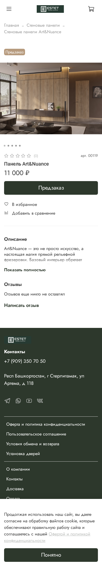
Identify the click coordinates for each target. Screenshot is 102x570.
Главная (11, 25)
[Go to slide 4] (16, 146)
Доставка (15, 489)
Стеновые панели (43, 25)
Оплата (13, 498)
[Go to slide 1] (4, 146)
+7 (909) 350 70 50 (25, 361)
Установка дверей (23, 453)
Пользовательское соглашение (36, 434)
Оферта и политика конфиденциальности (45, 424)
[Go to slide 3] (12, 146)
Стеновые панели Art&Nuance (32, 32)
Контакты (14, 479)
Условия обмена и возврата (32, 444)
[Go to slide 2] (8, 146)
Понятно (51, 555)
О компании (18, 469)
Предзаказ (51, 188)
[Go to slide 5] (19, 146)
